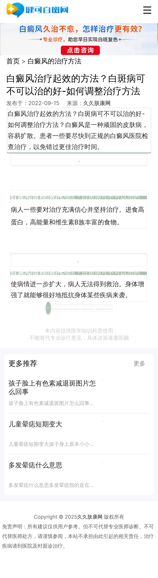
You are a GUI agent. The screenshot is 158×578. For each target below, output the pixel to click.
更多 (139, 363)
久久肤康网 (97, 103)
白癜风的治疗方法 (54, 61)
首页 (13, 61)
